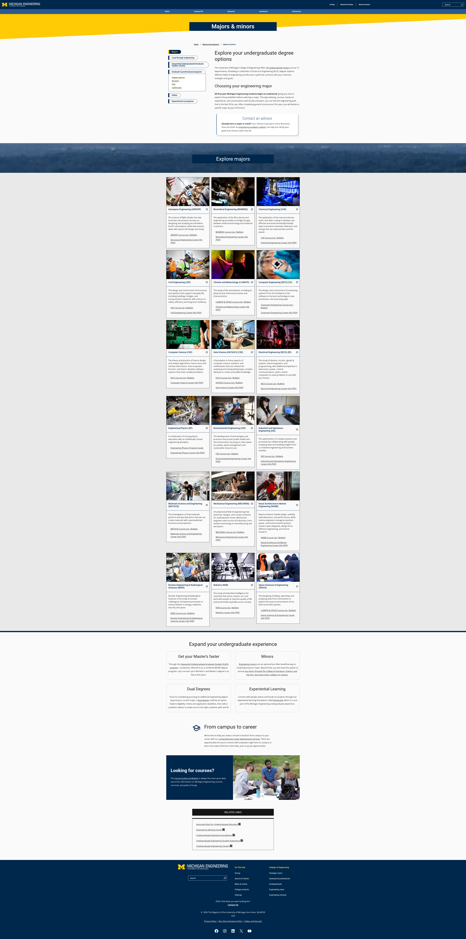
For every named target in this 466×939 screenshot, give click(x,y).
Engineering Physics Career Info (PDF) (188, 452)
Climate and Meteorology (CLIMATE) (231, 282)
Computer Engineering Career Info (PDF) (279, 312)
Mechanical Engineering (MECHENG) (231, 503)
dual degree (203, 700)
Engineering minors (248, 664)
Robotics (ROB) (220, 585)
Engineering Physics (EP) (180, 428)
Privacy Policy (210, 921)
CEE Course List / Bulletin (182, 307)
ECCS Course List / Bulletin (228, 378)
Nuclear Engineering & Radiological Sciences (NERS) (185, 586)
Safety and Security (253, 921)
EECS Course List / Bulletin (182, 378)
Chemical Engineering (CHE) (272, 209)
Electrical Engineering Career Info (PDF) (278, 388)
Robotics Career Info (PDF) (228, 612)
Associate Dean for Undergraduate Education (217, 824)
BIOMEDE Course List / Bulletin (229, 232)
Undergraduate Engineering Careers (212, 846)
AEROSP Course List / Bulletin (184, 235)
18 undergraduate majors (278, 67)
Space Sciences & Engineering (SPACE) (273, 586)
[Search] (462, 4)
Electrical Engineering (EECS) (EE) (275, 352)
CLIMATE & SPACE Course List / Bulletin (233, 302)
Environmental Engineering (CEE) (229, 428)
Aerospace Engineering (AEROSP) (184, 209)
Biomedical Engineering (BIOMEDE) (230, 209)
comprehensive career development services (239, 739)
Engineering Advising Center (209, 830)
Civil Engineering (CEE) (179, 282)
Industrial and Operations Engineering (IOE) (271, 429)
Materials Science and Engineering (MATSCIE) (185, 505)
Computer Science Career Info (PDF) (187, 382)
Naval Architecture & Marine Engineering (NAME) (272, 505)
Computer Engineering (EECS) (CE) (275, 282)
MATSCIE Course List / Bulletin (184, 529)
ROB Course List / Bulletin (227, 607)
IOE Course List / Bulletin (272, 456)
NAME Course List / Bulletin (273, 537)
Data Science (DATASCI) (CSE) (228, 352)
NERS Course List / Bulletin (183, 613)
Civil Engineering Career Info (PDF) (186, 312)
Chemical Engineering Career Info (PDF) (279, 242)
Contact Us (233, 905)
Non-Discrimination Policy (230, 921)
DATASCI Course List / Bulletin (229, 382)
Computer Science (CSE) (180, 352)
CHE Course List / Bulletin (272, 238)
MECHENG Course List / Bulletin (230, 532)
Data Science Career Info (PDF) (229, 387)
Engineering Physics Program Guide (187, 448)
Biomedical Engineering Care (229, 237)
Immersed (278, 700)
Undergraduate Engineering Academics (214, 835)
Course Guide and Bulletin (186, 778)
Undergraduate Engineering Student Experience (218, 840)
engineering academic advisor (252, 127)
